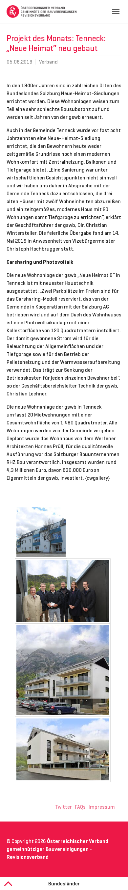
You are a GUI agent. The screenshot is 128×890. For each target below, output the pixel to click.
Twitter (63, 806)
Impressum (102, 806)
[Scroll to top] (113, 875)
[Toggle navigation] (115, 11)
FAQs (80, 806)
